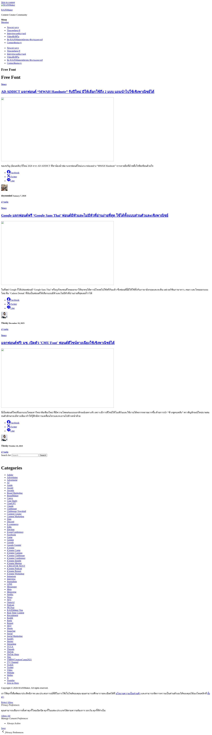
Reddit (10, 618)
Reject (4, 702)
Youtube (11, 680)
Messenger (12, 587)
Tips (13, 30)
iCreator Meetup (14, 563)
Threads (10, 649)
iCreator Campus (14, 553)
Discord (10, 521)
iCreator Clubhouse (16, 555)
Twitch (10, 665)
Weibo (10, 675)
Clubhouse (12, 508)
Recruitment (12, 615)
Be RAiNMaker (25, 39)
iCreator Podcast (14, 568)
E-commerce (12, 524)
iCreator (10, 547)
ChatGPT (11, 503)
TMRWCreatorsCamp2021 (19, 659)
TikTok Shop (13, 654)
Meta (9, 589)
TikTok (10, 652)
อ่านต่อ (4, 202)
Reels (9, 620)
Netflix (10, 594)
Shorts (10, 628)
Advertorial (12, 480)
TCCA (10, 646)
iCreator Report (14, 571)
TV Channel (12, 662)
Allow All (5, 716)
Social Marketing (14, 636)
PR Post (10, 607)
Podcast (10, 605)
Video (13, 36)
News (13, 27)
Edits (9, 527)
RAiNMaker (7, 10)
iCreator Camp (13, 550)
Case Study (12, 501)
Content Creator (14, 514)
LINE (9, 584)
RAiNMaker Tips (15, 610)
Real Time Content (15, 613)
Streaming (11, 644)
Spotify (10, 639)
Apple (10, 485)
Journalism (12, 581)
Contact (14, 42)
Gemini (10, 540)
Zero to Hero (13, 683)
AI (8, 482)
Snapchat (11, 631)
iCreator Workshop (15, 574)
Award (10, 488)
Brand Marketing (14, 493)
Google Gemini (14, 545)
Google (10, 542)
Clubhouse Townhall (16, 511)
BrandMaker (12, 495)
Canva (10, 498)
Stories (10, 641)
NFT (9, 600)
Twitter (10, 667)
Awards (10, 490)
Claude (10, 506)
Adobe (10, 475)
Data (9, 519)
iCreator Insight (14, 560)
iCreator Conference (16, 558)
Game (9, 537)
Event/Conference (15, 532)
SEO (9, 626)
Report (10, 623)
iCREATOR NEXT (16, 566)
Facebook (11, 534)
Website (10, 672)
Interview (16, 33)
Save (3, 728)
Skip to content (8, 2)
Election (10, 529)
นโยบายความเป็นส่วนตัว (128, 693)
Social (10, 633)
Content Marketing (15, 516)
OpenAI (10, 602)
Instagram (11, 576)
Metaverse (11, 592)
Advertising (12, 477)
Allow (10, 702)
